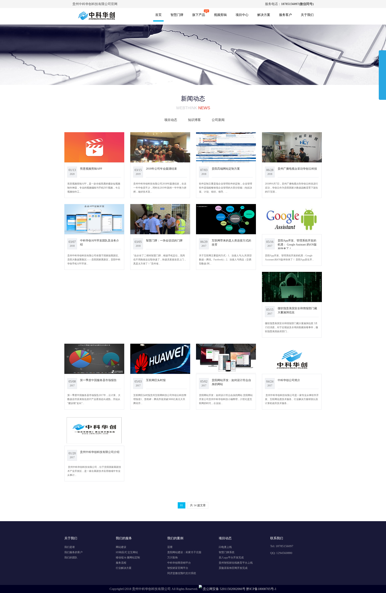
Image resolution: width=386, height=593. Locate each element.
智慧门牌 (176, 15)
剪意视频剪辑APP (91, 168)
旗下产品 (198, 15)
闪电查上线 (225, 547)
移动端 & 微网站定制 (128, 557)
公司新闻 (218, 120)
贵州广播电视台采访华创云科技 (297, 168)
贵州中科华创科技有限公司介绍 (99, 452)
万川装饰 (172, 557)
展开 (382, 73)
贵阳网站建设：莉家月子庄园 (184, 552)
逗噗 (169, 547)
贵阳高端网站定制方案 (226, 168)
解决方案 (263, 15)
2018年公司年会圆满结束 (161, 168)
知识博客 (194, 120)
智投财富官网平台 (177, 567)
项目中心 (242, 15)
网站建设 (121, 547)
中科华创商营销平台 (179, 562)
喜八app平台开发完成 (231, 557)
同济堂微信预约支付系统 (181, 573)
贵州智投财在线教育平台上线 (236, 562)
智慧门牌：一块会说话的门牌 (164, 240)
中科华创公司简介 (289, 380)
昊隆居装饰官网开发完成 (233, 567)
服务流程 (121, 562)
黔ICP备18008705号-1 (261, 589)
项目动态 (170, 120)
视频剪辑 (220, 15)
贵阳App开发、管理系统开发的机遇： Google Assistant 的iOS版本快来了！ (297, 244)
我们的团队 (70, 557)
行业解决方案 (123, 567)
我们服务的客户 (73, 552)
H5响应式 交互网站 (127, 552)
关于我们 (307, 15)
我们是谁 (69, 547)
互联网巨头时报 (156, 380)
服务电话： (289, 4)
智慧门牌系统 (226, 552)
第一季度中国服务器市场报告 (98, 380)
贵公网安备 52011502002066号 (224, 589)
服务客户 (285, 15)
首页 (158, 15)
